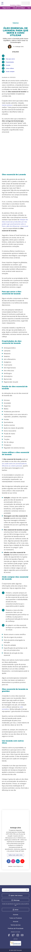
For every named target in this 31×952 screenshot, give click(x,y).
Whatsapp (16, 900)
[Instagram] (13, 861)
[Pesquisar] (27, 890)
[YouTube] (22, 861)
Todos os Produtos (15, 918)
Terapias (15, 23)
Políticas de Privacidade (15, 928)
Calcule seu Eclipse (19, 8)
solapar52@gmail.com (18, 866)
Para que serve (10, 59)
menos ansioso (7, 105)
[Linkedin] (18, 861)
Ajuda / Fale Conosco (16, 895)
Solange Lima (19, 46)
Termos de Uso (16, 925)
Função (8, 65)
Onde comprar (10, 71)
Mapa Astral (6, 8)
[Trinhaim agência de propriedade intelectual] (15, 945)
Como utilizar (10, 68)
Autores (15, 914)
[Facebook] (9, 861)
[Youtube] (22, 935)
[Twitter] (13, 935)
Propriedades (10, 62)
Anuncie (15, 921)
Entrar (16, 909)
